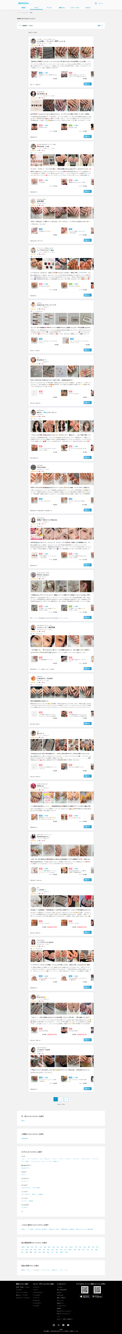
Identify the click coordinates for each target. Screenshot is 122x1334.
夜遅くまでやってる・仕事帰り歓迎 (84, 1229)
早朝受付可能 (64, 1229)
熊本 (48, 1252)
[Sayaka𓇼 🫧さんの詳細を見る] (61, 380)
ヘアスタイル (36, 1287)
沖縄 (66, 1252)
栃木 (58, 1247)
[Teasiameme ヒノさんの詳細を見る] (61, 857)
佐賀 (39, 1252)
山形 (41, 1247)
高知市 (23, 1120)
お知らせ (59, 1292)
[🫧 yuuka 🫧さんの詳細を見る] (61, 910)
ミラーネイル (95, 1158)
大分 (52, 1252)
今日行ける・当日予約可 (41, 1229)
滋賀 (48, 1249)
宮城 (45, 1247)
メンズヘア (35, 1289)
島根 (79, 1249)
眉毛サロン (55, 1270)
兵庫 (61, 1249)
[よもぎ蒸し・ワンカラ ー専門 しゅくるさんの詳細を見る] (61, 61)
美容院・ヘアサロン (26, 1270)
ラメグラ (61, 1158)
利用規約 (59, 1308)
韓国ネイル (56, 1161)
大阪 (57, 1249)
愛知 (39, 1249)
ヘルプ (58, 1316)
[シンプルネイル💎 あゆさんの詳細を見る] (61, 272)
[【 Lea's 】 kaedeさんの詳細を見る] (61, 1068)
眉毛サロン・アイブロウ (22, 1295)
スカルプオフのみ (25, 1187)
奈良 (65, 1249)
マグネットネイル (85, 1158)
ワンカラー (68, 1158)
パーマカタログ (36, 1295)
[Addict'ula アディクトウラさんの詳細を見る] (61, 326)
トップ (18, 12)
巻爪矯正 (31, 1201)
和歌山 (70, 1249)
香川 (22, 1252)
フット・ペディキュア (32, 1158)
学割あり (23, 1229)
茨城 (53, 1247)
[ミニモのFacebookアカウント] (63, 1325)
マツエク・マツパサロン (22, 1292)
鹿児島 (61, 1252)
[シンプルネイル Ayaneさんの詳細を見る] (61, 964)
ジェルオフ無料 (36, 1187)
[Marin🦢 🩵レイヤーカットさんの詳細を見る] (61, 434)
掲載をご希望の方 (61, 1297)
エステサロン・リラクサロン (23, 1297)
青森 (28, 1247)
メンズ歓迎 (30, 1229)
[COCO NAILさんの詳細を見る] (61, 488)
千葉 (76, 1247)
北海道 (23, 1247)
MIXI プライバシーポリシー (63, 1313)
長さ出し (34, 1194)
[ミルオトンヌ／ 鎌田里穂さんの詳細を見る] (61, 647)
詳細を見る (87, 84)
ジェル (23, 1158)
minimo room (60, 1295)
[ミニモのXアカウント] (58, 1325)
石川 (22, 1249)
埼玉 (66, 1247)
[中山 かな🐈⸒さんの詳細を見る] (61, 1017)
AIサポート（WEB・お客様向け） (65, 1319)
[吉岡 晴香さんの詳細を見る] (61, 220)
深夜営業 (72, 1229)
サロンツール (60, 1300)
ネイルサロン (25, 12)
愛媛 (27, 1252)
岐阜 (31, 1249)
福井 (27, 1249)
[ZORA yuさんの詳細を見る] (61, 805)
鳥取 (75, 1249)
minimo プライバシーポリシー (64, 1311)
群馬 (62, 1247)
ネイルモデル (24, 1207)
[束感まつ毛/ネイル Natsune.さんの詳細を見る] (61, 541)
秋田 (32, 1247)
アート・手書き (25, 1161)
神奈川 (71, 1247)
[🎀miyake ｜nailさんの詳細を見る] (61, 168)
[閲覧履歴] (95, 3)
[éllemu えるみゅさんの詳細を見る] (61, 595)
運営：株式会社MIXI (62, 1289)
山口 (92, 1249)
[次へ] (66, 1099)
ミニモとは (59, 1287)
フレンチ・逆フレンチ (45, 1158)
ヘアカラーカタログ (37, 1292)
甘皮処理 (40, 1194)
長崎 (44, 1252)
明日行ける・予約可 (54, 1229)
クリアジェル (76, 1158)
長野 (89, 1247)
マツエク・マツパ (46, 1270)
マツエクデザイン (37, 1303)
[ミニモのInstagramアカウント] (54, 1325)
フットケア (24, 1201)
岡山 (83, 1249)
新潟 (93, 1247)
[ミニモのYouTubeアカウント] (68, 1325)
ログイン (101, 3)
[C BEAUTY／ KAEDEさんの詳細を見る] (61, 700)
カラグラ (54, 1158)
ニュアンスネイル (35, 1161)
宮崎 (57, 1252)
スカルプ (23, 1174)
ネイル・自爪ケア (25, 1194)
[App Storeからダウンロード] (84, 1296)
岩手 (36, 1247)
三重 (44, 1249)
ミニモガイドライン (62, 1305)
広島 (88, 1249)
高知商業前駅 (24, 1138)
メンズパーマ (36, 1297)
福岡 (35, 1252)
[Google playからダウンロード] (97, 1296)
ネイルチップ (24, 1181)
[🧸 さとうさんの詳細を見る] (61, 754)
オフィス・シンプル (46, 1161)
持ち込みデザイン (25, 1168)
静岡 (35, 1249)
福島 (49, 1247)
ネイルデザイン (36, 1300)
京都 (52, 1249)
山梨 (85, 1247)
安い (22, 1211)
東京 (80, 1247)
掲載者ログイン (60, 1303)
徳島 (96, 1249)
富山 (97, 1247)
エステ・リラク (63, 1270)
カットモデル (36, 1305)
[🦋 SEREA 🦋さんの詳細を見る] (61, 114)
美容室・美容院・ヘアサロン (23, 1287)
